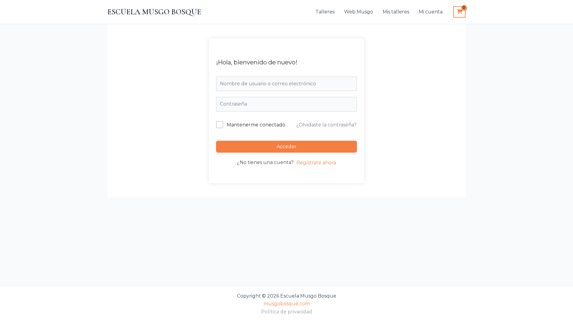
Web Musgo (358, 12)
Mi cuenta (431, 12)
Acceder (287, 146)
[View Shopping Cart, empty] (459, 12)
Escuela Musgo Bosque (154, 11)
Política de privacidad (286, 312)
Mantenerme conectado (256, 125)
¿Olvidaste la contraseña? (326, 125)
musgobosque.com (287, 303)
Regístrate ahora (316, 162)
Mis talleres (396, 12)
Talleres (325, 12)
